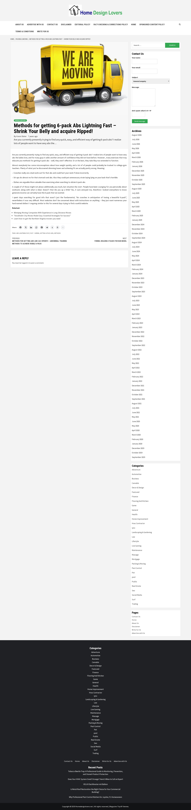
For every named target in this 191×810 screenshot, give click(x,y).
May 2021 (135, 417)
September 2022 (138, 345)
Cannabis (135, 483)
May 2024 (135, 256)
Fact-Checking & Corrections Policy (111, 24)
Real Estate (136, 586)
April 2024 (135, 260)
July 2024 (135, 247)
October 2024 (137, 233)
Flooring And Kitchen (140, 501)
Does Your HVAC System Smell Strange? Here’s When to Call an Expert (95, 779)
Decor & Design (138, 487)
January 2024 (137, 273)
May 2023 (135, 309)
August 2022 (136, 350)
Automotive (136, 474)
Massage (135, 555)
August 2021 (136, 403)
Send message (139, 121)
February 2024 (137, 269)
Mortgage (136, 559)
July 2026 (135, 139)
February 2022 (137, 376)
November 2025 (138, 175)
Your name (136, 58)
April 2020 (135, 430)
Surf (133, 599)
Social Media (137, 595)
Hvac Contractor (138, 523)
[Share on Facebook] (20, 227)
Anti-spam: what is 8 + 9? (141, 110)
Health (134, 514)
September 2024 (138, 238)
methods (57, 233)
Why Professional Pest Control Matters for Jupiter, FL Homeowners (95, 797)
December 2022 (138, 332)
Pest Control (137, 568)
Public (134, 581)
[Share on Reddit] (47, 227)
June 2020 (136, 421)
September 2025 (138, 184)
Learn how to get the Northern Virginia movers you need (37, 218)
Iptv (133, 528)
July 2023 (135, 300)
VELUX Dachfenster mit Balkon (95, 784)
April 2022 (135, 367)
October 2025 (137, 180)
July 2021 (135, 408)
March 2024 (136, 265)
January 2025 (137, 220)
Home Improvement (140, 519)
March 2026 (136, 157)
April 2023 (135, 314)
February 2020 (137, 439)
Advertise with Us (35, 24)
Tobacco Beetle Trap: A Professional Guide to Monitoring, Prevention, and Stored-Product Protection (95, 772)
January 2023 (137, 327)
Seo (133, 590)
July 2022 (135, 354)
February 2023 (137, 323)
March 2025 (136, 211)
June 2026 (136, 144)
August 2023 (136, 296)
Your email (136, 67)
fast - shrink (34, 233)
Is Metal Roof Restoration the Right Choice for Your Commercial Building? (95, 790)
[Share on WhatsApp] (36, 227)
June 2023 (136, 305)
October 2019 (137, 452)
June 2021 (136, 412)
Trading (135, 604)
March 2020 (136, 435)
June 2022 (136, 359)
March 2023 (136, 318)
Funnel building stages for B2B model (111, 239)
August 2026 (136, 135)
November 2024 (138, 229)
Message (135, 87)
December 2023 (138, 278)
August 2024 (136, 242)
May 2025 (135, 202)
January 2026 (137, 166)
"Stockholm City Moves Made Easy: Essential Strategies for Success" (42, 215)
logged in (25, 263)
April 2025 (135, 206)
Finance (135, 496)
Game (134, 505)
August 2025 (136, 189)
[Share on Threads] (57, 227)
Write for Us (43, 31)
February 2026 (137, 162)
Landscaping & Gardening (142, 532)
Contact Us (52, 24)
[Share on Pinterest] (42, 227)
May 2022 (135, 363)
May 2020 (135, 426)
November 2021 (138, 390)
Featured (135, 492)
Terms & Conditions (24, 31)
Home (133, 24)
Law (133, 537)
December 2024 (138, 224)
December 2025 (138, 171)
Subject (135, 77)
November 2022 (138, 336)
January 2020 (137, 444)
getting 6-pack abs (46, 233)
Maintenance (137, 550)
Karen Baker (21, 136)
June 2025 (136, 197)
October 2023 (137, 287)
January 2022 (137, 381)
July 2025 (135, 193)
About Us (19, 24)
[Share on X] (26, 227)
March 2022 (136, 372)
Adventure (136, 469)
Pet (133, 572)
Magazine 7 (114, 806)
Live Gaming (136, 546)
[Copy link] (63, 227)
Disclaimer (66, 24)
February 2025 (137, 215)
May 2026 (135, 148)
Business (135, 478)
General (135, 510)
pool (134, 577)
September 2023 (138, 291)
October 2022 (137, 341)
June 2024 (136, 251)
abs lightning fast (22, 233)
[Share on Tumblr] (52, 227)
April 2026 (135, 153)
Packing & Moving (20, 120)
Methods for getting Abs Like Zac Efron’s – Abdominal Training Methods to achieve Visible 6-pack (39, 241)
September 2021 (138, 399)
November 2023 (138, 282)
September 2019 (138, 457)
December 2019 (138, 448)
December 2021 (138, 385)
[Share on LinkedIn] (31, 227)
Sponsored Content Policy (152, 24)
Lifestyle (135, 541)
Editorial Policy (82, 24)
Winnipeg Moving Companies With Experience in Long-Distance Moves (42, 212)
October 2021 (137, 394)
